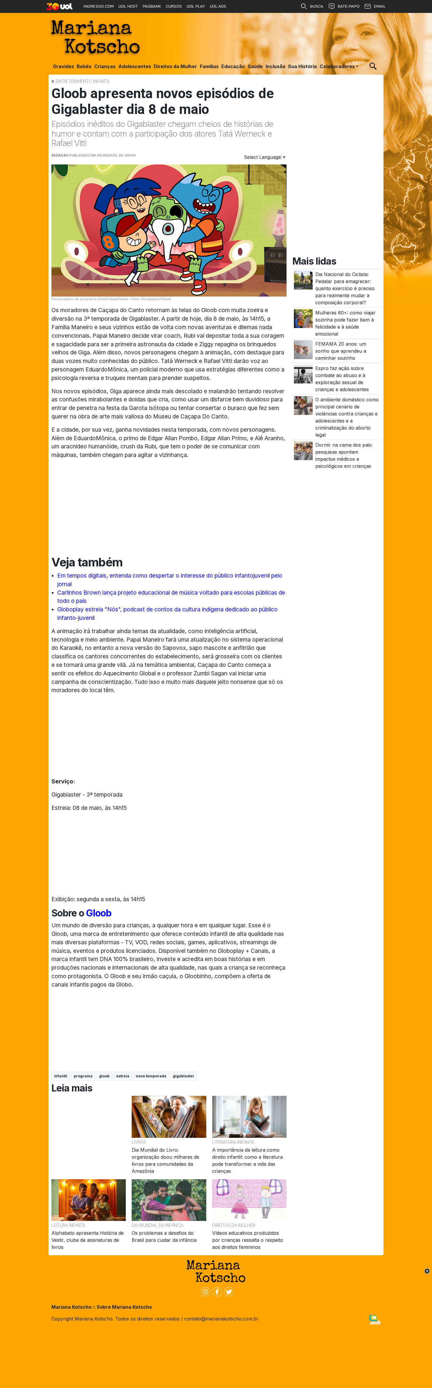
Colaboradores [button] (337, 66)
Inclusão (275, 66)
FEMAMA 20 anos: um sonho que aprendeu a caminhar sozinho (340, 351)
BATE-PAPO (348, 6)
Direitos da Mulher (175, 66)
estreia (122, 1076)
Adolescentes (134, 66)
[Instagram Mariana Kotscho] (204, 1291)
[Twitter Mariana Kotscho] (228, 1291)
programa (83, 1076)
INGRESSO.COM (98, 6)
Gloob (97, 913)
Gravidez (63, 66)
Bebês (84, 66)
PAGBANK (152, 6)
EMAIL (380, 6)
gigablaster (183, 1076)
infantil (60, 1076)
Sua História (302, 66)
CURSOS (174, 6)
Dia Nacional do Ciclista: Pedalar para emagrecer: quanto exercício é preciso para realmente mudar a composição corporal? (345, 289)
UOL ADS (218, 6)
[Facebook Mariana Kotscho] (216, 1291)
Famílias (209, 66)
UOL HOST (128, 6)
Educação (233, 66)
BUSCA (316, 6)
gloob (104, 1076)
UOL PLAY (196, 6)
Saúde (255, 66)
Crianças (104, 66)
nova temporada (151, 1076)
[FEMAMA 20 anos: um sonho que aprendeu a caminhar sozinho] (303, 349)
